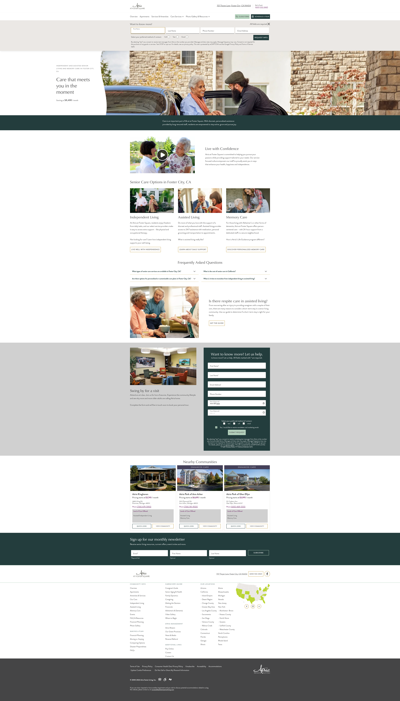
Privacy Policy (234, 44)
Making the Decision (172, 603)
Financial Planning (137, 622)
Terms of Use (135, 666)
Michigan (221, 595)
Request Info (261, 37)
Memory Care (135, 610)
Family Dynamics (171, 595)
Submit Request (236, 432)
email (249, 423)
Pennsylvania (223, 637)
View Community (163, 526)
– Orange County (207, 603)
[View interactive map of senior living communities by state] (253, 593)
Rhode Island (223, 640)
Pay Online (169, 648)
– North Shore (223, 618)
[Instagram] (253, 606)
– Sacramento (206, 614)
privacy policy (188, 44)
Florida (203, 637)
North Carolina (223, 633)
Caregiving (169, 599)
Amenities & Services (137, 595)
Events (132, 614)
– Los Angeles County (209, 610)
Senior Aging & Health (173, 592)
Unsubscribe (189, 666)
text (228, 423)
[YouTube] (259, 606)
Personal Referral (171, 639)
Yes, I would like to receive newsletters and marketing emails (239, 427)
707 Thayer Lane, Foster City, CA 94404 (234, 5)
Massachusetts (223, 592)
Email (183, 37)
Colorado (204, 629)
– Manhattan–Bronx (225, 610)
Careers (168, 652)
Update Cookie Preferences (141, 670)
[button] (269, 24)
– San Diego (205, 618)
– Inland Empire (206, 595)
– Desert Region (206, 599)
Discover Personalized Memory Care (245, 249)
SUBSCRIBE (258, 553)
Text (174, 37)
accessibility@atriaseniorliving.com (163, 689)
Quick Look (142, 526)
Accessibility (201, 666)
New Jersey (222, 603)
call (238, 423)
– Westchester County (226, 629)
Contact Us (169, 656)
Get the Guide (217, 323)
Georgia (203, 640)
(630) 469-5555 (238, 506)
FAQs (132, 650)
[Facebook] (267, 574)
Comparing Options (137, 642)
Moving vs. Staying (137, 639)
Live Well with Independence (145, 249)
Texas (220, 644)
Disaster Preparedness (138, 646)
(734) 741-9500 (191, 506)
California (204, 592)
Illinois (203, 644)
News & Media (170, 635)
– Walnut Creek (206, 625)
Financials (169, 607)
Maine (220, 588)
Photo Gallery (135, 625)
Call (165, 37)
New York (221, 607)
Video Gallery (170, 614)
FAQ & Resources (136, 618)
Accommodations (215, 666)
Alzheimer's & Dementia (174, 610)
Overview (133, 588)
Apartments (134, 592)
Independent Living (137, 603)
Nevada (221, 599)
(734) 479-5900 (144, 506)
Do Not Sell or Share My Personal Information (172, 670)
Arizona (203, 588)
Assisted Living (135, 607)
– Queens (221, 622)
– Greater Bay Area (208, 607)
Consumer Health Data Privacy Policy (169, 666)
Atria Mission (170, 627)
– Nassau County (224, 614)
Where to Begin (171, 618)
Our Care (133, 599)
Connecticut (205, 633)
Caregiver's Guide (171, 588)
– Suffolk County (224, 625)
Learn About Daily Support (192, 249)
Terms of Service (247, 44)
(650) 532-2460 (261, 7)
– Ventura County (207, 622)
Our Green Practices (173, 631)
